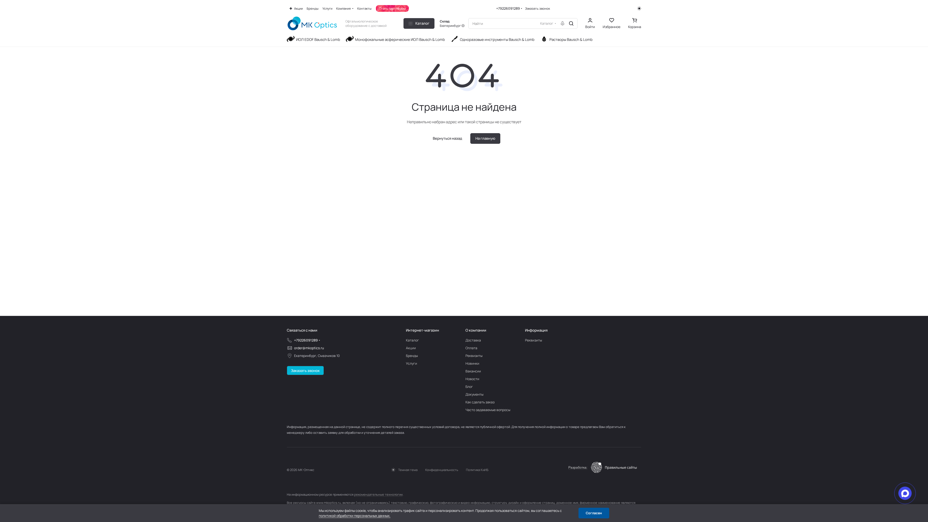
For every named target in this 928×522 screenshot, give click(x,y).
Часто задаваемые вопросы (487, 409)
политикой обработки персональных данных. (354, 515)
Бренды (412, 355)
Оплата (471, 348)
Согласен (594, 513)
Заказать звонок (537, 9)
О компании (475, 330)
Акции (411, 348)
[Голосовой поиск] (562, 23)
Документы (474, 394)
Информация (536, 330)
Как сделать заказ (479, 402)
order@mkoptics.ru (309, 348)
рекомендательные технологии (378, 494)
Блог (469, 386)
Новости (472, 379)
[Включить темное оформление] (639, 8)
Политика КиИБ (477, 470)
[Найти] (571, 23)
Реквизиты (473, 355)
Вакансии (473, 371)
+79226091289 (508, 8)
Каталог (412, 340)
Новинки (472, 363)
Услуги (411, 363)
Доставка (473, 340)
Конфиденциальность (441, 470)
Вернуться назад (447, 138)
